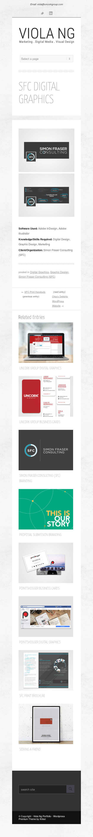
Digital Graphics (39, 272)
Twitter (42, 13)
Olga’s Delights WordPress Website (60, 301)
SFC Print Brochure (32, 696)
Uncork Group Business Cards (39, 422)
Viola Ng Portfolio (42, 816)
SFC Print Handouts (34, 291)
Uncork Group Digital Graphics (40, 368)
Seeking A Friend (30, 749)
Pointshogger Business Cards (39, 588)
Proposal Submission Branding (40, 535)
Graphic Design (59, 272)
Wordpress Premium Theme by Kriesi (42, 817)
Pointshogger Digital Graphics (40, 642)
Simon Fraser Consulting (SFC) (37, 276)
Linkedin (50, 13)
